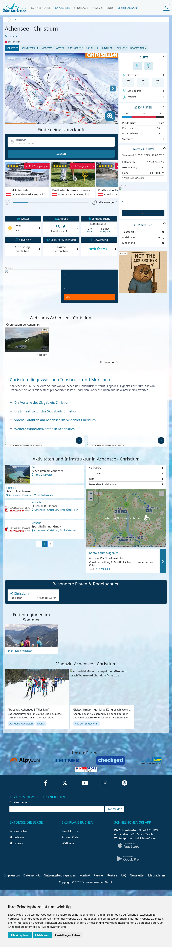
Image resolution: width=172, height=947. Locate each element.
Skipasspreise (75, 48)
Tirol (15, 19)
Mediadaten (156, 875)
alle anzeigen (107, 202)
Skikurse (122, 48)
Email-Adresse (18, 802)
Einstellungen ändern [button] (67, 935)
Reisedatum (20, 139)
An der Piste (70, 837)
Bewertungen (138, 48)
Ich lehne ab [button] (42, 935)
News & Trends (103, 8)
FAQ (123, 875)
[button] (94, 202)
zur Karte (12, 36)
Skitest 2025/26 (128, 8)
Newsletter (137, 875)
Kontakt (84, 875)
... (6, 19)
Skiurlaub (81, 8)
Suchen (61, 154)
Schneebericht (30, 48)
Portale (112, 875)
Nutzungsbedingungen (60, 875)
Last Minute (70, 831)
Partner (99, 875)
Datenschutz (31, 875)
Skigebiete (62, 8)
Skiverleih (107, 48)
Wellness (68, 843)
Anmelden (115, 809)
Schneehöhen (41, 8)
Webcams (47, 48)
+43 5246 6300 (102, 568)
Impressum (12, 875)
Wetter (60, 48)
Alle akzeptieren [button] (20, 935)
